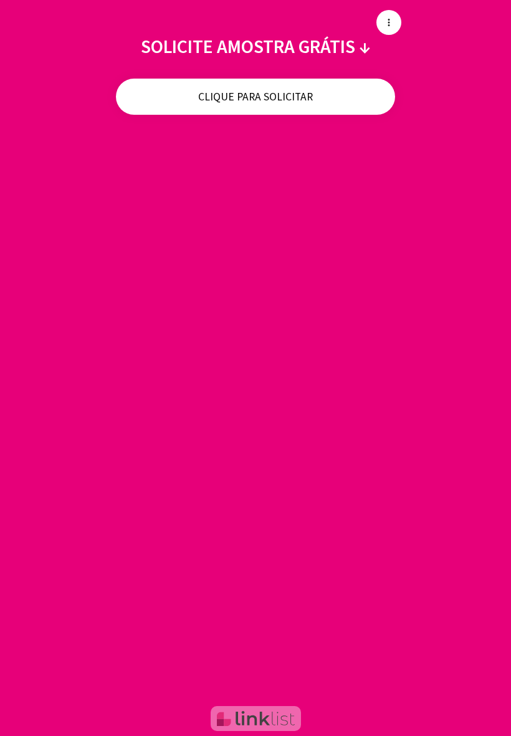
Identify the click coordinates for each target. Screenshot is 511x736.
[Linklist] (256, 718)
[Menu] (388, 22)
